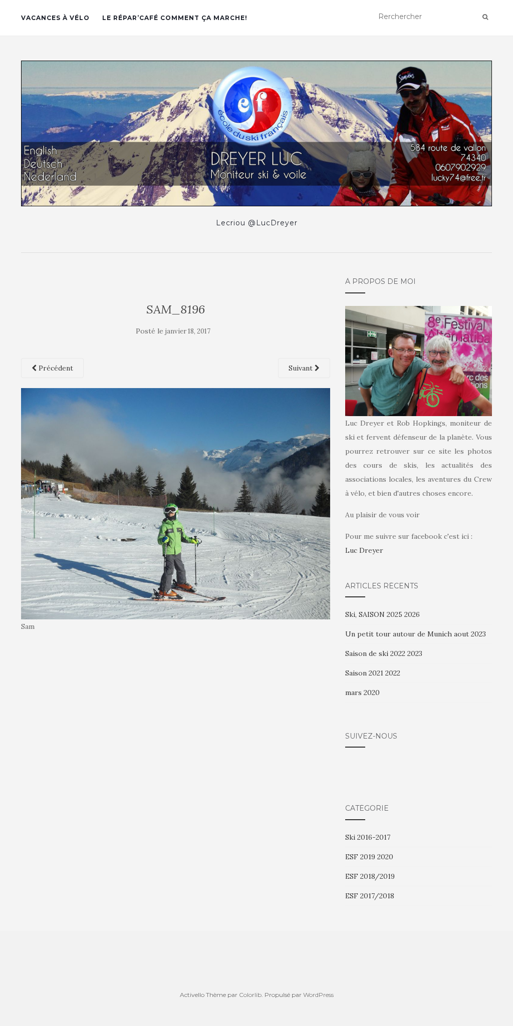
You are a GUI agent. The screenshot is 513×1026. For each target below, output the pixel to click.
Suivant (302, 368)
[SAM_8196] (175, 502)
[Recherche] (485, 17)
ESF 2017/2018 (369, 895)
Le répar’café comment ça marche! (174, 18)
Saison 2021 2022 (372, 672)
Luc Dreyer (364, 550)
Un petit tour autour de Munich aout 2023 (415, 633)
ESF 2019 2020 (369, 856)
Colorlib (250, 994)
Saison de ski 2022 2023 (383, 653)
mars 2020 (362, 692)
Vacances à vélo (55, 18)
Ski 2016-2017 (367, 837)
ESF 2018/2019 (370, 876)
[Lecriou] (256, 133)
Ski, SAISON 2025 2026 (382, 614)
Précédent (55, 368)
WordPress (318, 994)
